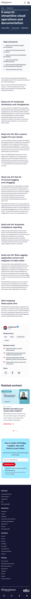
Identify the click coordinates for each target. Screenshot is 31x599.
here (12, 474)
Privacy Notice (4, 561)
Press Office (4, 546)
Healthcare (4, 516)
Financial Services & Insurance (8, 519)
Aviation (3, 514)
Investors (3, 553)
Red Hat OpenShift (5, 504)
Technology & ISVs (5, 529)
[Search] (25, 2)
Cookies (3, 576)
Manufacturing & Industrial (7, 521)
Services (3, 526)
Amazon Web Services (6, 494)
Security (7, 340)
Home (2, 8)
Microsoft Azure (5, 496)
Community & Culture (6, 551)
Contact (3, 536)
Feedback (3, 571)
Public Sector (4, 524)
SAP (2, 501)
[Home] (6, 3)
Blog (6, 336)
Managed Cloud (20, 336)
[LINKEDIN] (18, 327)
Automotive (4, 511)
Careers (3, 538)
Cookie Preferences (5, 578)
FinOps (11, 336)
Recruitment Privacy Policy (7, 563)
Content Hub (10, 8)
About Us (3, 541)
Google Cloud (4, 499)
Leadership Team (5, 548)
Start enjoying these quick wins (14, 69)
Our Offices (3, 543)
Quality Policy (4, 568)
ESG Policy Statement (6, 566)
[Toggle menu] (28, 3)
